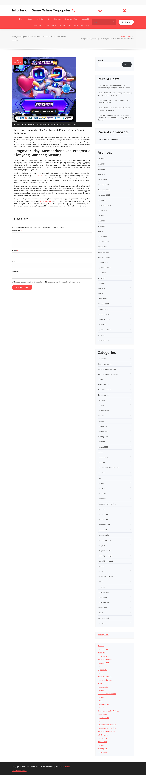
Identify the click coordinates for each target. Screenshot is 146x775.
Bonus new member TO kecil (108, 711)
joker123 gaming (81, 25)
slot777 (100, 582)
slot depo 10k (103, 514)
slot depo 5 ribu (104, 525)
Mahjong (37, 25)
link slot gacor (103, 735)
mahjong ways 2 (104, 436)
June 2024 (101, 283)
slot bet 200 (102, 488)
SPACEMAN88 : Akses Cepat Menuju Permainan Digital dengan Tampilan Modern (114, 86)
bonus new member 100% (108, 374)
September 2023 (104, 330)
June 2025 (101, 221)
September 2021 (104, 340)
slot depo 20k (103, 519)
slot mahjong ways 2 (105, 561)
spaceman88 (102, 597)
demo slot (101, 653)
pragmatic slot (54, 124)
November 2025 (104, 195)
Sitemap (58, 19)
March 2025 (102, 236)
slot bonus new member (107, 504)
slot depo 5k (102, 530)
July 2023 (101, 335)
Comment (16, 231)
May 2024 (101, 288)
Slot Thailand (65, 25)
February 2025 (103, 242)
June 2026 (101, 164)
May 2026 (101, 169)
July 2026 (101, 159)
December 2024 (104, 252)
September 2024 (104, 267)
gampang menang (36, 124)
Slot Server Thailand (105, 576)
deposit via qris (103, 395)
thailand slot (102, 742)
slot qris (101, 566)
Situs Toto (101, 473)
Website (15, 271)
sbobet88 (101, 462)
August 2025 (102, 210)
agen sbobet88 (103, 718)
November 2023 (104, 319)
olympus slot (102, 670)
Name (15, 251)
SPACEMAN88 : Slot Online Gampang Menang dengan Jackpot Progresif (115, 94)
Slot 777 (101, 697)
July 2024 (101, 278)
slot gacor (63, 124)
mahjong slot (102, 426)
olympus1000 (103, 447)
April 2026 (101, 174)
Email (15, 261)
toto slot (101, 613)
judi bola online (103, 411)
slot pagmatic (103, 687)
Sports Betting (103, 602)
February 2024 (103, 304)
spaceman (101, 587)
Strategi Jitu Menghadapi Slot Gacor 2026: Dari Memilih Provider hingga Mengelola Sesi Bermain (114, 117)
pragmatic (46, 124)
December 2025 (104, 190)
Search (100, 60)
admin (17, 124)
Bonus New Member (105, 364)
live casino (101, 416)
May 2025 (101, 226)
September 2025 (104, 205)
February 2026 (103, 184)
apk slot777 (102, 359)
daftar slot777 (103, 385)
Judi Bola (41, 19)
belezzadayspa (45, 201)
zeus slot (101, 623)
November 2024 (104, 257)
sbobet (100, 452)
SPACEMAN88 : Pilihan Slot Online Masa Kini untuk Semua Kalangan (114, 109)
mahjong (101, 421)
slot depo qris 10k (104, 540)
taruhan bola (102, 608)
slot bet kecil (102, 493)
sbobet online (103, 457)
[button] (113, 22)
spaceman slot (103, 592)
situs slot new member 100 (108, 467)
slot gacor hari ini (104, 550)
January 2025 (103, 247)
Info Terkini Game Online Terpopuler (41, 10)
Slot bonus (102, 499)
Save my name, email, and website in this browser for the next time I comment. (47, 282)
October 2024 (103, 262)
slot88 (100, 673)
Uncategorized (103, 618)
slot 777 (101, 483)
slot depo (101, 509)
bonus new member (105, 659)
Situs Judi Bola (71, 19)
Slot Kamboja (50, 25)
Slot (49, 19)
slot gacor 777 (103, 663)
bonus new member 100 (107, 369)
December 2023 (104, 314)
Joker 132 (101, 400)
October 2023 (103, 325)
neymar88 (101, 442)
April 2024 (101, 293)
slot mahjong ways (105, 556)
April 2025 (101, 231)
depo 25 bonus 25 (104, 390)
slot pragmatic (72, 124)
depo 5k (101, 646)
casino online (102, 714)
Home (21, 19)
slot (99, 666)
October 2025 (103, 200)
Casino (30, 19)
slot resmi (101, 571)
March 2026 (102, 179)
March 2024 (102, 299)
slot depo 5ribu (103, 535)
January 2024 (103, 309)
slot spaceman (103, 704)
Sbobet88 (85, 19)
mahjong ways (103, 431)
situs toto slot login (105, 680)
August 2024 (102, 273)
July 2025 (101, 216)
